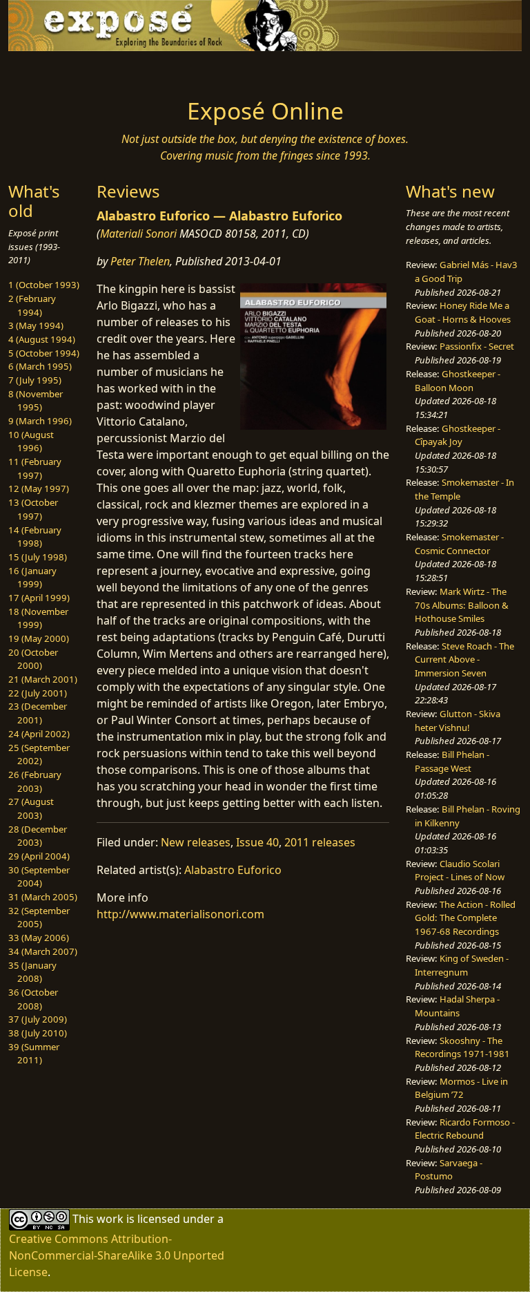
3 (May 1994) (35, 325)
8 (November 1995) (35, 401)
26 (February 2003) (34, 781)
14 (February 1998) (34, 537)
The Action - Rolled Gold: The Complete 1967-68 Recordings (465, 918)
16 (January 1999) (32, 577)
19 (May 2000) (38, 638)
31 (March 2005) (42, 897)
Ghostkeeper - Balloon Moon (457, 381)
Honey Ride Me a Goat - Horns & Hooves (463, 312)
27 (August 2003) (31, 808)
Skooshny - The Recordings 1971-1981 (462, 1047)
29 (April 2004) (39, 856)
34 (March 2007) (42, 951)
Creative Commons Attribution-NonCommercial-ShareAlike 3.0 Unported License (116, 1255)
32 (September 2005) (39, 917)
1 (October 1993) (43, 284)
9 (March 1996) (40, 421)
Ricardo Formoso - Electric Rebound (465, 1129)
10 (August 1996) (31, 441)
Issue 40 (257, 842)
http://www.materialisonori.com (180, 914)
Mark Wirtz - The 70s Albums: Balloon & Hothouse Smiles (462, 605)
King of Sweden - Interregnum (462, 965)
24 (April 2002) (39, 734)
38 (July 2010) (37, 1033)
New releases (195, 842)
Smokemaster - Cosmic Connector (459, 544)
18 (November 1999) (38, 618)
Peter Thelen (140, 261)
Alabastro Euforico (233, 869)
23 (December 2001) (37, 713)
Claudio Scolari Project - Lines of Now (459, 870)
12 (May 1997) (38, 488)
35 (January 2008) (32, 972)
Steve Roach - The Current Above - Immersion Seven (464, 659)
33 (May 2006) (38, 937)
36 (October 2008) (33, 999)
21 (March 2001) (42, 679)
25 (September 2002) (39, 754)
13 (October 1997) (33, 509)
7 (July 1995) (34, 380)
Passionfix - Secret (477, 346)
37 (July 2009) (37, 1019)
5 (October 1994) (43, 353)
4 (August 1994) (41, 339)
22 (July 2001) (37, 693)
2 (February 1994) (32, 305)
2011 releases (319, 842)
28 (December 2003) (37, 836)
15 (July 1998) (37, 557)
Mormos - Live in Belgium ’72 (461, 1088)
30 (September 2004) (39, 877)
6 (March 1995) (40, 366)
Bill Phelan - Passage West (452, 761)
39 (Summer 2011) (33, 1054)
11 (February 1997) (34, 468)
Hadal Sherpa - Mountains (457, 1006)
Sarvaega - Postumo (448, 1170)
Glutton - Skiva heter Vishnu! (457, 720)
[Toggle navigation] (52, 70)
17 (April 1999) (39, 597)
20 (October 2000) (33, 659)
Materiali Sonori (138, 233)
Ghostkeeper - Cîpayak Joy (457, 435)
